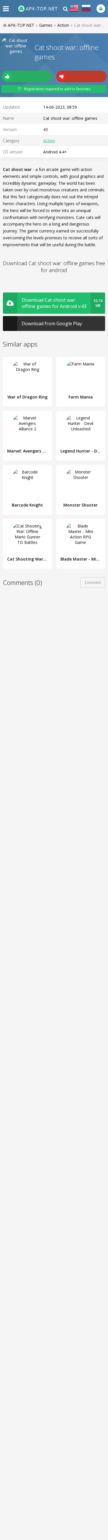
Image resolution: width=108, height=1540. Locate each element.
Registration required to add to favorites (57, 88)
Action (49, 140)
